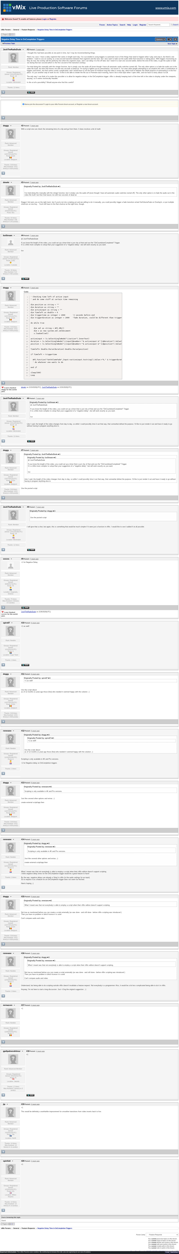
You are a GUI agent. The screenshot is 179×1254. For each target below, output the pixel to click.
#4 (22, 235)
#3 (22, 182)
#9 (22, 559)
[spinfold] (11, 1173)
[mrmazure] (11, 1018)
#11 (22, 674)
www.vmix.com (165, 7)
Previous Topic (9, 43)
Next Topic (172, 44)
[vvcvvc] (10, 568)
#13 (22, 783)
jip (4, 1104)
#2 (22, 126)
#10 (22, 623)
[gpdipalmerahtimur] (13, 1064)
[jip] (11, 1117)
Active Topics (112, 25)
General (16, 30)
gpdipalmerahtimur (11, 1051)
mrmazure (7, 1005)
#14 (22, 839)
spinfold (6, 1161)
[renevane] (11, 743)
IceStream (7, 235)
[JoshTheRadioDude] (13, 62)
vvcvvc (6, 559)
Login (44, 19)
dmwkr (6, 182)
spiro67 (6, 623)
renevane (7, 731)
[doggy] (11, 138)
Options (159, 39)
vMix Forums (6, 30)
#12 (22, 731)
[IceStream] (10, 245)
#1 (28, 49)
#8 (28, 507)
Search (122, 25)
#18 (27, 1051)
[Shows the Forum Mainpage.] (14, 8)
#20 (22, 1161)
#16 (22, 953)
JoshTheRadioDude (12, 49)
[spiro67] (11, 635)
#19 (22, 1104)
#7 (22, 450)
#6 (28, 398)
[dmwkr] (11, 195)
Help (129, 25)
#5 (22, 288)
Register (53, 19)
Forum (102, 25)
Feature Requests (28, 30)
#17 (22, 1005)
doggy (6, 126)
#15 (22, 896)
